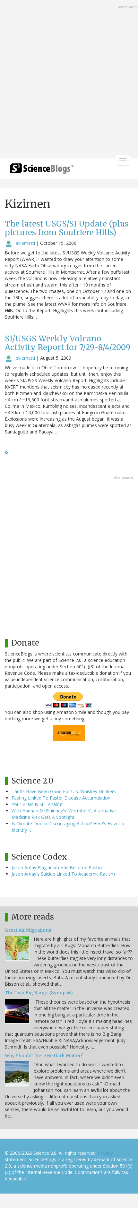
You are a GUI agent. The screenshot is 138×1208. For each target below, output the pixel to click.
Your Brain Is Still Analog (37, 804)
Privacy (105, 1153)
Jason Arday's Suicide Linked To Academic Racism (63, 874)
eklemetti (25, 243)
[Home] (42, 170)
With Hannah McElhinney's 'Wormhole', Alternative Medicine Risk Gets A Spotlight (64, 814)
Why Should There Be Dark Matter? (44, 1055)
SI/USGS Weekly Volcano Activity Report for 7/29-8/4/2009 (67, 343)
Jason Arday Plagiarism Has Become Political (58, 867)
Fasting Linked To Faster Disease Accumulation (61, 798)
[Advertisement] (69, 80)
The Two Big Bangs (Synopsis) (39, 993)
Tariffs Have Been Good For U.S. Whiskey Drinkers (64, 791)
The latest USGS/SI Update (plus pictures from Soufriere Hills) (67, 228)
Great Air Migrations (28, 930)
